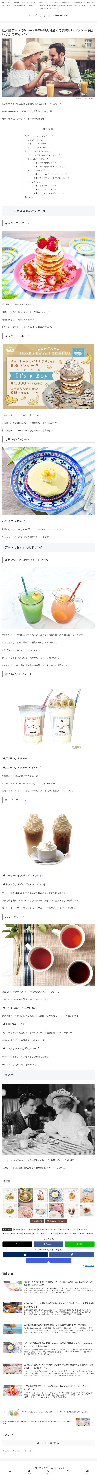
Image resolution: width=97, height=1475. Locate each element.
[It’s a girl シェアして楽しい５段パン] (87, 1195)
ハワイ (64, 1230)
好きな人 (46, 1233)
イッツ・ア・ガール (38, 140)
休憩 (20, 1233)
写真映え (28, 1233)
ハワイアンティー (37, 182)
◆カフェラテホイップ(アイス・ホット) (52, 178)
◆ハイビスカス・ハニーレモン (49, 186)
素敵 (83, 1233)
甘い (76, 1233)
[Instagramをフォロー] (48, 1260)
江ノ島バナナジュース (39, 159)
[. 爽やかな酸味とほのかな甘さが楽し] (56, 1195)
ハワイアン (73, 1230)
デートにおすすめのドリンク (39, 151)
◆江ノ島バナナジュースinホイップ (51, 166)
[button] (90, 769)
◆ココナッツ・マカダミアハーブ (50, 193)
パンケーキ (8, 1230)
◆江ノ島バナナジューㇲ (46, 163)
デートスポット (53, 1230)
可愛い (37, 1233)
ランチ (6, 1233)
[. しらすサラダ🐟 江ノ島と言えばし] (25, 1195)
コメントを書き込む (48, 1442)
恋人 (61, 1233)
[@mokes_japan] (48, 1181)
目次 (45, 129)
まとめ (30, 197)
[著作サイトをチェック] (25, 1254)
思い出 (55, 1233)
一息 (13, 1233)
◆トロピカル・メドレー (46, 189)
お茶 (25, 1230)
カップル (33, 1230)
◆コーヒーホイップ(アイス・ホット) (51, 174)
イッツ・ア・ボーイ (38, 144)
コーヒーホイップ (37, 170)
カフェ (42, 1230)
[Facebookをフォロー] (71, 1254)
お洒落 (18, 1230)
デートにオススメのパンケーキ (40, 136)
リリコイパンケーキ (38, 147)
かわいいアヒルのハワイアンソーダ (45, 155)
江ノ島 (69, 1233)
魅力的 (90, 1233)
